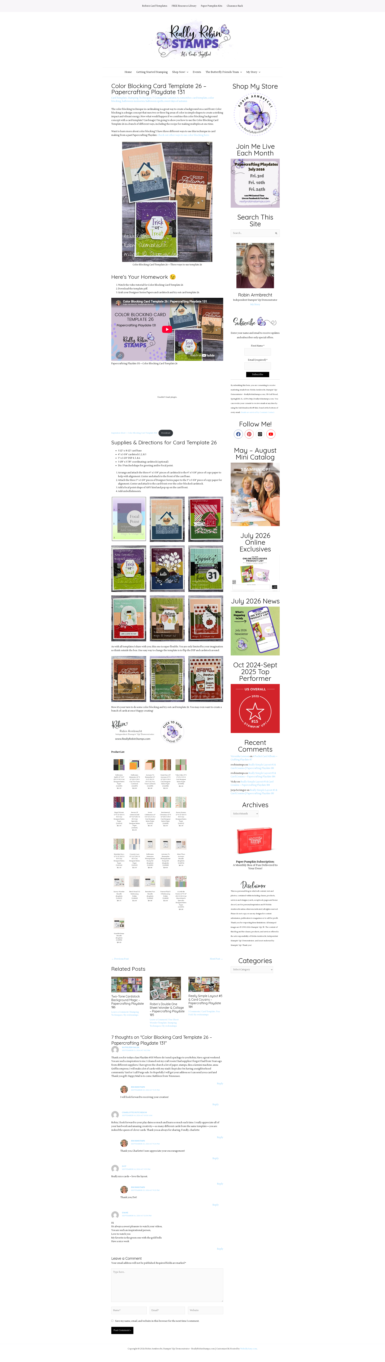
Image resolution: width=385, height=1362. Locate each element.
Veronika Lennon (240, 756)
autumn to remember (180, 97)
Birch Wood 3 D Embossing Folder (134, 894)
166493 (119, 786)
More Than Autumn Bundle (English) (181, 857)
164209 (165, 823)
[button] (186, 72)
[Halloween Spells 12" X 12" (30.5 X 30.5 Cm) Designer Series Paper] (119, 764)
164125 (119, 898)
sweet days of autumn (175, 101)
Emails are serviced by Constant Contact (257, 412)
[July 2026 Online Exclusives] (255, 573)
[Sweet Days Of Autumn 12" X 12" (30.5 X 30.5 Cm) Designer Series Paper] (165, 764)
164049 (165, 898)
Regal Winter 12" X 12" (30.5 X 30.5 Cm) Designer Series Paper (119, 816)
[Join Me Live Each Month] (255, 183)
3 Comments (194, 1011)
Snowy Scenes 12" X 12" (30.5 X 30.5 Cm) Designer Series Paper (181, 816)
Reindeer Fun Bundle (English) (150, 894)
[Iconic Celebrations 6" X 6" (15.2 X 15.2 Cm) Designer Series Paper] (150, 802)
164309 (181, 784)
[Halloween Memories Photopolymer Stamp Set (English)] (150, 844)
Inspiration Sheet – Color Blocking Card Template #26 (134, 433)
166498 (165, 786)
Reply (220, 1083)
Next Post (216, 959)
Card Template (119, 97)
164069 (134, 898)
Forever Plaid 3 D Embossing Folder (165, 894)
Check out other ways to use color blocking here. (183, 135)
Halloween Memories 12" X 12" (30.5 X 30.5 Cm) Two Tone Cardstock (134, 779)
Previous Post (120, 959)
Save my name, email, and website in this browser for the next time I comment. (157, 1321)
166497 (134, 786)
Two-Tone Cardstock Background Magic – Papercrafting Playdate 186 (127, 1001)
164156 (119, 823)
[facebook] (239, 434)
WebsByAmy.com (248, 1348)
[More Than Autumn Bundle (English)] (181, 844)
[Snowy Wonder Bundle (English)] (119, 881)
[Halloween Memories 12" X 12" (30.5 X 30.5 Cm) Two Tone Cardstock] (134, 764)
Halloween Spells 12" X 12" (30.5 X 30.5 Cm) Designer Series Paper (119, 779)
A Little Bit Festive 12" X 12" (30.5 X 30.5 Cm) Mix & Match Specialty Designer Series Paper (181, 898)
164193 (150, 823)
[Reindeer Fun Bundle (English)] (150, 881)
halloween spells (154, 101)
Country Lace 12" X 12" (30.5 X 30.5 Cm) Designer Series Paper (134, 858)
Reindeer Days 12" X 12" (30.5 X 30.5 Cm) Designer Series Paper (119, 858)
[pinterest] (250, 434)
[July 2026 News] (255, 630)
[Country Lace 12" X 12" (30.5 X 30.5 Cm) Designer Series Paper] (134, 844)
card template (199, 97)
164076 (181, 863)
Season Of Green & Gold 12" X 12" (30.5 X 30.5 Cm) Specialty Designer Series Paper (134, 818)
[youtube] (271, 434)
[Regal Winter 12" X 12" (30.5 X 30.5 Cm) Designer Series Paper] (119, 802)
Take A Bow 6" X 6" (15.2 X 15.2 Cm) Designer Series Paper (181, 778)
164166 (119, 865)
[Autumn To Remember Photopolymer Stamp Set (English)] (165, 844)
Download (165, 433)
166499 (150, 786)
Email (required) (257, 360)
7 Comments (160, 97)
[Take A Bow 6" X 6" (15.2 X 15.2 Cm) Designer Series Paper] (181, 764)
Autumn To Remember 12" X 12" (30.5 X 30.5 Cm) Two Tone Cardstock (150, 779)
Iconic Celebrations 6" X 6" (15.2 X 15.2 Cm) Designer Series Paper (150, 816)
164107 (181, 907)
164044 (150, 898)
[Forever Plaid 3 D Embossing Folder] (165, 881)
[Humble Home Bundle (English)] (119, 923)
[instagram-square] (261, 434)
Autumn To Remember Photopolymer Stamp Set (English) (165, 858)
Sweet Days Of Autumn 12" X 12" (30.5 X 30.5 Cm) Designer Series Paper (166, 779)
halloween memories (133, 101)
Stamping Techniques (139, 97)
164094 (119, 940)
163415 (134, 865)
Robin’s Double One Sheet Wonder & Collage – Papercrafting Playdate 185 (167, 1009)
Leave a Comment (119, 1012)
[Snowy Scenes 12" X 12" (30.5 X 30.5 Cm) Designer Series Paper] (181, 802)
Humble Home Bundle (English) (119, 936)
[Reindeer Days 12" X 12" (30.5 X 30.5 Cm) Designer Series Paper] (119, 844)
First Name (257, 345)
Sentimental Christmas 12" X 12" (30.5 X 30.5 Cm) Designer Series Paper (165, 816)
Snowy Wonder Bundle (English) (119, 894)
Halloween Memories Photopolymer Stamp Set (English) (150, 858)
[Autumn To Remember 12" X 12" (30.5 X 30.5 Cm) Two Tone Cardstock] (150, 764)
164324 (134, 828)
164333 (181, 823)
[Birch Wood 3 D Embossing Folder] (134, 881)
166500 (165, 865)
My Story (255, 304)
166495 (150, 865)
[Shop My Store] (255, 114)
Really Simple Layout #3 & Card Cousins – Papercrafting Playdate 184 (205, 1001)
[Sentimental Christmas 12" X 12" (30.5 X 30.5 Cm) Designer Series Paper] (165, 802)
